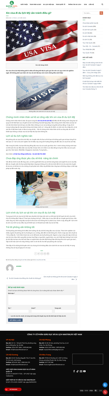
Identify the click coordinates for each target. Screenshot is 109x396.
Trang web (58, 308)
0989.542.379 (26, 362)
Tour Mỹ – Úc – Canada (90, 46)
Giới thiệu (24, 4)
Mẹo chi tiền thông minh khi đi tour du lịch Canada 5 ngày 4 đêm (92, 65)
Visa (85, 4)
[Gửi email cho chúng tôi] (81, 371)
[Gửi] (101, 13)
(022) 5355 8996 (50, 347)
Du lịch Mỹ (23, 260)
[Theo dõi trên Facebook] (74, 371)
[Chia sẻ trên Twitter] (38, 253)
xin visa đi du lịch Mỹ (40, 260)
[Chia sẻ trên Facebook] (35, 253)
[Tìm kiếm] (102, 4)
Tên (9, 308)
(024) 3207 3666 (17, 347)
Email (33, 308)
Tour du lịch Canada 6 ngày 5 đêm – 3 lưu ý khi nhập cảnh (92, 71)
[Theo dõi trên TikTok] (77, 371)
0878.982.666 (60, 347)
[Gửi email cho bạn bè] (41, 253)
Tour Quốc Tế (60, 4)
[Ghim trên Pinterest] (44, 253)
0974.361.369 (16, 362)
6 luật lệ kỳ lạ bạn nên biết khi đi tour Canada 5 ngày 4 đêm (92, 82)
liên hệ (91, 4)
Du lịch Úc (86, 39)
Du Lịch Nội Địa (48, 4)
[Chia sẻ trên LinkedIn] (48, 253)
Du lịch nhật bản (88, 36)
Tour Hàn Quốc (87, 43)
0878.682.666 (27, 347)
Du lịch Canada (87, 26)
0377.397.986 (49, 362)
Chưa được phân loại (89, 23)
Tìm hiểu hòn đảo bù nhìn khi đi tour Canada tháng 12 (93, 88)
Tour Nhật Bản (87, 49)
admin (24, 18)
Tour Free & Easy (35, 4)
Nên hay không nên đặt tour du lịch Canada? (93, 77)
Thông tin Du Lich (74, 4)
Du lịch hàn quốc (88, 30)
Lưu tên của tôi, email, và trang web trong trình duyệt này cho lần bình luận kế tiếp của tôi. (38, 316)
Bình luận (11, 293)
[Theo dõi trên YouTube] (84, 371)
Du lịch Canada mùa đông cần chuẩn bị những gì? (25, 278)
